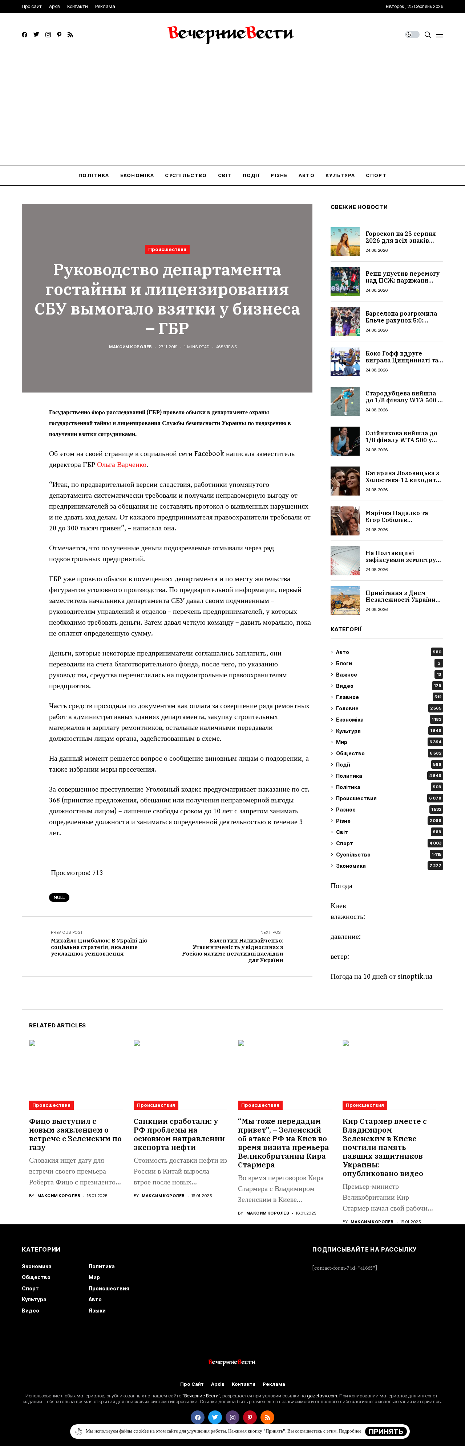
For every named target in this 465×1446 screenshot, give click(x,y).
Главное (388, 697)
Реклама (274, 1384)
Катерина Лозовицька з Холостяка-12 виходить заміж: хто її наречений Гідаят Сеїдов (402, 483)
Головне (388, 708)
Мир (388, 742)
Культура (388, 731)
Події (388, 764)
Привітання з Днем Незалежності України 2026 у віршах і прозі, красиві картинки (400, 603)
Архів (218, 1384)
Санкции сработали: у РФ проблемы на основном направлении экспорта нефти (179, 1134)
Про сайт (192, 1384)
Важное (388, 674)
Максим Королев (130, 347)
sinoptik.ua (415, 977)
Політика (388, 787)
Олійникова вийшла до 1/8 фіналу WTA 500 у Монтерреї (401, 440)
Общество (388, 753)
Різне (388, 821)
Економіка (388, 719)
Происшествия (167, 249)
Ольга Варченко (121, 465)
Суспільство (388, 854)
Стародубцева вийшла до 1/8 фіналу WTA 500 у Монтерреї (403, 400)
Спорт (388, 843)
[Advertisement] (232, 110)
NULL (59, 897)
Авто (388, 652)
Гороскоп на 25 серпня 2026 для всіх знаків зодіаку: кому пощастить (400, 244)
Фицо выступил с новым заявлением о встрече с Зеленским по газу (75, 1134)
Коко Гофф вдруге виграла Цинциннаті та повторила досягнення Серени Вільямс (401, 364)
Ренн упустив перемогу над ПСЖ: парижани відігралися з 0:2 (402, 280)
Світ (388, 832)
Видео (388, 686)
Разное (388, 809)
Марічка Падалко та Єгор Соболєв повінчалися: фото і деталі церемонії (396, 523)
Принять (386, 1431)
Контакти (243, 1384)
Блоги (388, 663)
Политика (388, 776)
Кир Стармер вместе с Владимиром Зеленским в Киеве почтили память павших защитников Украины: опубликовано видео (385, 1147)
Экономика (388, 866)
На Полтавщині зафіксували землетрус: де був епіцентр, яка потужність (403, 563)
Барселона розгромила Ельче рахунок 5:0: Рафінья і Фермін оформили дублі (401, 324)
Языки (97, 1310)
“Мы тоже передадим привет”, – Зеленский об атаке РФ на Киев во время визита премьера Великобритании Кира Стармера (283, 1143)
